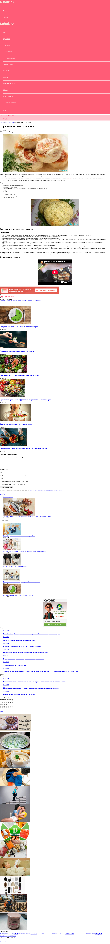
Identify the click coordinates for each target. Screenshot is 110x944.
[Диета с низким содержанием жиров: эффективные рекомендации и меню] (13, 857)
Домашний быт (8, 96)
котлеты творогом (5, 296)
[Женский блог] (7, 3)
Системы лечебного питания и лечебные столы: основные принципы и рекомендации (27, 516)
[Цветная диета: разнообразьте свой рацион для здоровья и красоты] (13, 445)
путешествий (84, 933)
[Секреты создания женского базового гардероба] (12, 893)
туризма (13, 936)
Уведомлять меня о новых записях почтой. (13, 484)
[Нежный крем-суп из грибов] (15, 767)
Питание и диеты (9, 83)
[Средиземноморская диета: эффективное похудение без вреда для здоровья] (12, 396)
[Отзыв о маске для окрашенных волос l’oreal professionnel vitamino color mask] (13, 930)
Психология (9, 51)
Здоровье (6, 39)
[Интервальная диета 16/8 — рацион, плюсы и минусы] (15, 323)
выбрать (10, 933)
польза (63, 933)
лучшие (34, 933)
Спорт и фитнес (10, 58)
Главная (2, 122)
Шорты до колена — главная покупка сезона (15, 566)
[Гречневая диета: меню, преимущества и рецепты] (15, 731)
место (45, 933)
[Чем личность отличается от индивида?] (15, 803)
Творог (12, 296)
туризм (8, 936)
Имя (1, 472)
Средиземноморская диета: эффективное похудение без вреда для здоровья (26, 400)
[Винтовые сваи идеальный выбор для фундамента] (13, 911)
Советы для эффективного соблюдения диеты (16, 424)
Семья (5, 90)
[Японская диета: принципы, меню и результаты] (13, 348)
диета (15, 933)
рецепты (104, 933)
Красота (6, 71)
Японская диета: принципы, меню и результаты (17, 351)
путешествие (78, 933)
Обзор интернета (11, 102)
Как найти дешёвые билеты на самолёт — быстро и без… (19, 536)
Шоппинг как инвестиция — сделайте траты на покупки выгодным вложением (25, 551)
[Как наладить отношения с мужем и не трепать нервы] (15, 821)
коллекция (27, 933)
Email (2, 475)
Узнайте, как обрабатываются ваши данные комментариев (46, 490)
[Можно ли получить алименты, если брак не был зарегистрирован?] (11, 580)
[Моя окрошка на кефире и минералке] (15, 749)
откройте (59, 933)
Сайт (1, 478)
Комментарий (4, 469)
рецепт (98, 933)
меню (38, 933)
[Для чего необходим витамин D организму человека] (15, 839)
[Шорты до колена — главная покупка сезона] (12, 565)
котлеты (69, 178)
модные (49, 933)
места (42, 933)
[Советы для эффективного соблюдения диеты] (15, 421)
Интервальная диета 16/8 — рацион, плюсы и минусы (19, 327)
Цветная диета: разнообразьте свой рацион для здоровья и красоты (24, 448)
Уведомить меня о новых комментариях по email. (15, 481)
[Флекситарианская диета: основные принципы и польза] (13, 372)
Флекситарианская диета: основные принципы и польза (19, 375)
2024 (1, 933)
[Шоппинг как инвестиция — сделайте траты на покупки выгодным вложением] (12, 549)
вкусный (5, 933)
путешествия (91, 933)
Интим (8, 45)
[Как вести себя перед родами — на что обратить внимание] (15, 875)
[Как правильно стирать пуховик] (15, 785)
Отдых (5, 77)
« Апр (1, 711)
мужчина (54, 933)
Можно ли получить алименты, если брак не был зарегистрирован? (21, 582)
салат (2, 936)
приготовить (69, 934)
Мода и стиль (8, 64)
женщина (21, 933)
